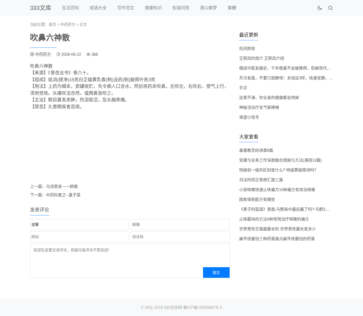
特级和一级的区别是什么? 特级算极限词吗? (277, 170)
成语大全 (98, 8)
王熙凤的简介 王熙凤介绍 (261, 58)
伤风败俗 (247, 48)
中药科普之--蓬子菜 (63, 195)
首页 (52, 24)
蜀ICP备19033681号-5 (202, 307)
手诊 (243, 87)
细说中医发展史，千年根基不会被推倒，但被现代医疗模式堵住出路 (299, 68)
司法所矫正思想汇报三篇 (261, 180)
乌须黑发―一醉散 (62, 186)
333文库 (40, 8)
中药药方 (67, 24)
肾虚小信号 (249, 117)
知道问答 (180, 8)
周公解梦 (208, 8)
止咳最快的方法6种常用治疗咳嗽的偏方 (274, 219)
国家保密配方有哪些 (257, 199)
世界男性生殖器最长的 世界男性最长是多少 (277, 229)
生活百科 (70, 8)
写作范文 (125, 8)
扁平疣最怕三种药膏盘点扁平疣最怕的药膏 (277, 238)
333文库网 (173, 307)
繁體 (232, 8)
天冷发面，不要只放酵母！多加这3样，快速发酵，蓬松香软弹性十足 (300, 78)
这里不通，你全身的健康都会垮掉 (269, 97)
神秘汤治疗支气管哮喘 (259, 107)
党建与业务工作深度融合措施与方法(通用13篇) (280, 160)
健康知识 (153, 8)
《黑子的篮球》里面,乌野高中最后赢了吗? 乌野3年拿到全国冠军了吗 (300, 209)
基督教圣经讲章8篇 (256, 150)
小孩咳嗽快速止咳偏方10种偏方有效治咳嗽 (277, 189)
